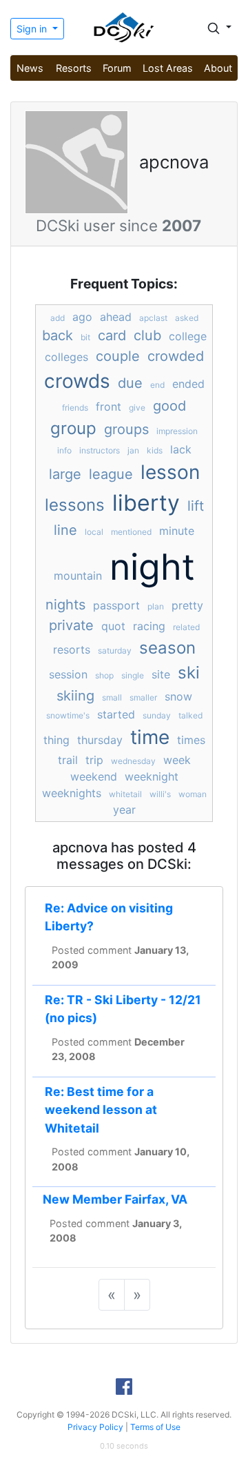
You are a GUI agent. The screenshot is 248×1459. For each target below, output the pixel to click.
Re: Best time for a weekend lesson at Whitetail (101, 1109)
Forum (117, 68)
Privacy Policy (95, 1427)
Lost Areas (168, 68)
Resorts (74, 68)
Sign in (33, 29)
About (218, 68)
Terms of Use (155, 1427)
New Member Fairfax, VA (115, 1199)
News (30, 68)
